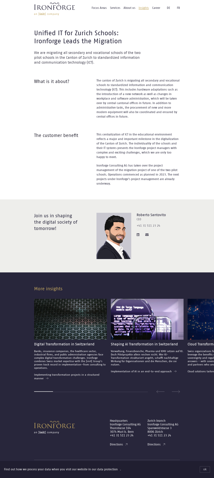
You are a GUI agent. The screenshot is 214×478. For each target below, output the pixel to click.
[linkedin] (138, 234)
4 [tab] (100, 391)
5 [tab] (119, 391)
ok (204, 469)
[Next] (176, 392)
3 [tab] (81, 391)
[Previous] (160, 392)
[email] (147, 234)
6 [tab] (138, 391)
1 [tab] (43, 391)
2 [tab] (62, 391)
